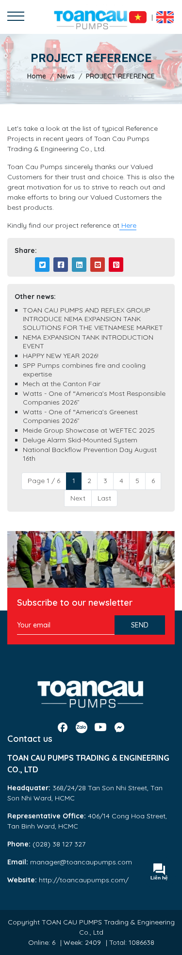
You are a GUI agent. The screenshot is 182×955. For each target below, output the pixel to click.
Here (127, 225)
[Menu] (15, 17)
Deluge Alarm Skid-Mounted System (80, 440)
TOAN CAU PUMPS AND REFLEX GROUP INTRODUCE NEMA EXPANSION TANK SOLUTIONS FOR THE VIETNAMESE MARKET (93, 319)
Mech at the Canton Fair (61, 383)
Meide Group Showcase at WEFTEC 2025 (89, 430)
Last (104, 498)
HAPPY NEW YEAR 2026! (61, 355)
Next (77, 498)
